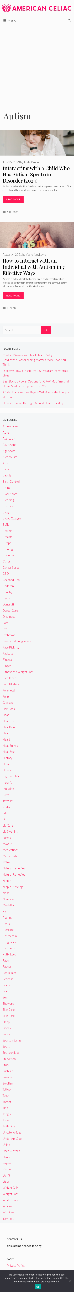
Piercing (8, 930)
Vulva (6, 1181)
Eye (5, 629)
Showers (8, 1003)
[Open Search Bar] (69, 20)
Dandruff (8, 604)
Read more (13, 199)
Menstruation (11, 856)
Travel (6, 1120)
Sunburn (8, 1071)
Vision (7, 1169)
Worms (7, 1206)
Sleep (6, 1022)
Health (11, 308)
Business (8, 555)
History (7, 758)
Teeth (6, 1095)
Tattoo (7, 1089)
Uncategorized (12, 1132)
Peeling (7, 917)
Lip (5, 819)
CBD (6, 573)
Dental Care (10, 610)
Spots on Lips (11, 1052)
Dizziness (9, 616)
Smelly (7, 1028)
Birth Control (11, 481)
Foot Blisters (11, 684)
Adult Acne (9, 444)
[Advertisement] (37, 63)
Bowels (7, 531)
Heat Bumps (10, 745)
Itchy (6, 794)
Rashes (7, 966)
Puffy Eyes (9, 954)
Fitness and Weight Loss (18, 672)
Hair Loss (9, 709)
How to (7, 770)
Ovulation (9, 905)
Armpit (7, 463)
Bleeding (8, 500)
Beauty (7, 475)
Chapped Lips (11, 580)
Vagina (7, 1163)
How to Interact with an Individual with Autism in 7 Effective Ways (34, 266)
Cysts (6, 598)
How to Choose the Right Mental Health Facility (33, 403)
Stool (6, 1065)
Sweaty (7, 1077)
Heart (6, 739)
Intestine (8, 788)
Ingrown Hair (11, 776)
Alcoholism (10, 457)
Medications (11, 850)
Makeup (8, 844)
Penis (6, 924)
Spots (6, 1046)
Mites (6, 862)
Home (6, 764)
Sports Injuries (12, 1040)
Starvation (9, 1059)
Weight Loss (11, 1194)
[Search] (46, 330)
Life (5, 813)
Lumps (7, 837)
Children (12, 212)
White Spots (10, 1200)
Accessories (10, 426)
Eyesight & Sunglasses (17, 641)
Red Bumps (10, 973)
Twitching (9, 1126)
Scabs (6, 985)
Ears (5, 623)
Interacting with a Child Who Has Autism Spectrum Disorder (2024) (36, 174)
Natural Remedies (14, 868)
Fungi (6, 696)
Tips (5, 1108)
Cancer (7, 561)
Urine (6, 1144)
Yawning (8, 1218)
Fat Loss (8, 653)
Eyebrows (9, 635)
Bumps (7, 543)
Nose (6, 893)
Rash (6, 960)
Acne (6, 432)
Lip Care (8, 825)
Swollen (8, 1083)
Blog (6, 512)
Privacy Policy (16, 1265)
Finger (7, 666)
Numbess (8, 899)
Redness (8, 979)
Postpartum (10, 936)
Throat (7, 1102)
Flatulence (9, 678)
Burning (8, 549)
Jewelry (8, 801)
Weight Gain (11, 1187)
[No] (69, 1281)
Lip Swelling (10, 831)
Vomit (6, 1175)
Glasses (8, 702)
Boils (6, 524)
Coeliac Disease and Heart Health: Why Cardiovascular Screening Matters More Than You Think (34, 359)
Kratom (7, 807)
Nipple (7, 880)
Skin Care (9, 1009)
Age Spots (9, 451)
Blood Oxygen (12, 518)
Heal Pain (9, 727)
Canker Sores (11, 567)
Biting (6, 488)
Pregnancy (9, 942)
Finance (8, 659)
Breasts (7, 537)
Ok (37, 1286)
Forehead (9, 690)
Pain (5, 911)
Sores (6, 1034)
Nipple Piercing (13, 887)
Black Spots (10, 494)
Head (6, 715)
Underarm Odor (13, 1138)
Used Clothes (11, 1151)
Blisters (8, 506)
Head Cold (9, 721)
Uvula (6, 1157)
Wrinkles (8, 1212)
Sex (5, 997)
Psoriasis (9, 948)
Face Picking (11, 647)
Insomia (8, 782)
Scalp (6, 991)
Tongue (7, 1114)
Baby (6, 469)
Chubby (7, 592)
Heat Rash (9, 751)
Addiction (9, 438)
